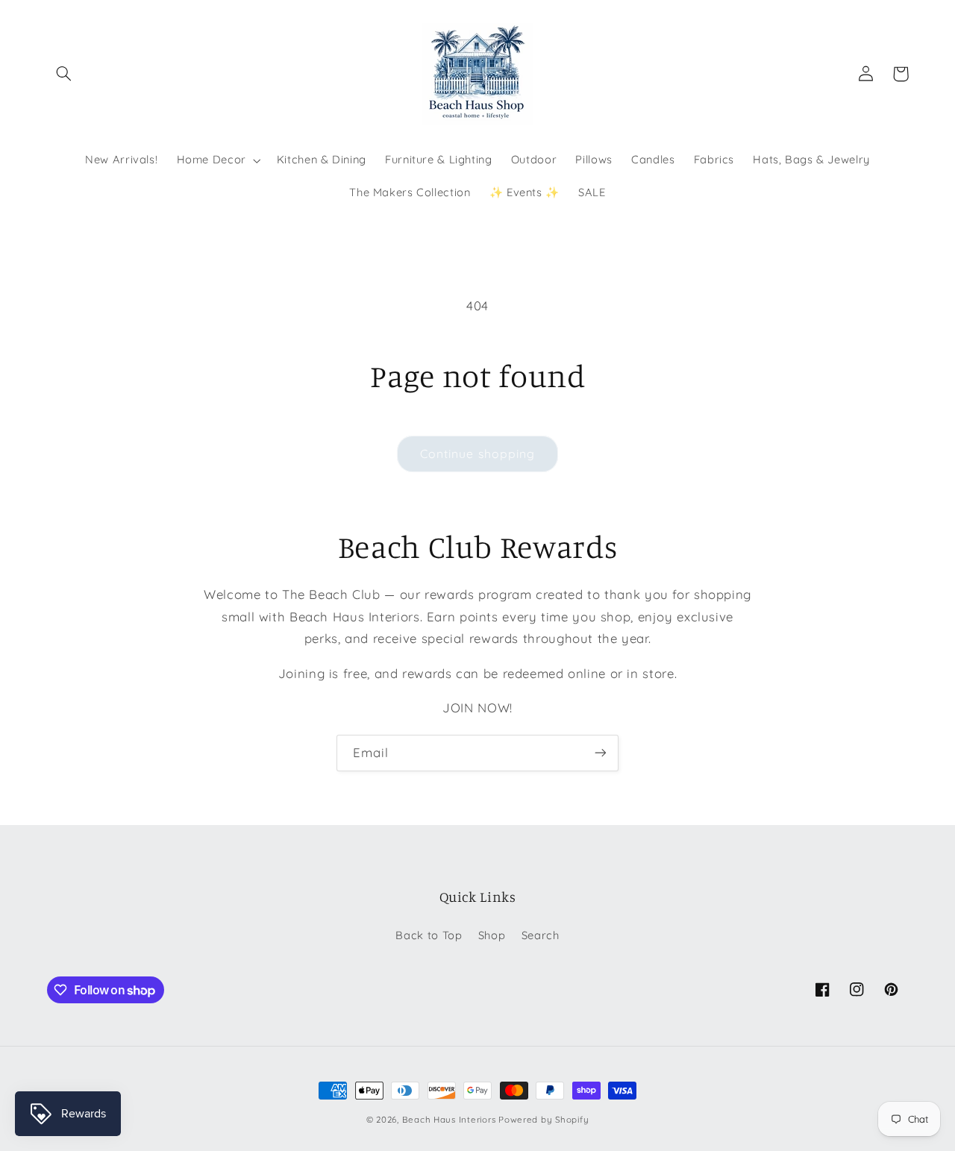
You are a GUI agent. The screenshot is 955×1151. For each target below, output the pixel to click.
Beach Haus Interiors (449, 1119)
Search (541, 935)
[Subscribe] (600, 753)
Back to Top (428, 935)
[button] (64, 74)
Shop (492, 935)
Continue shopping (477, 453)
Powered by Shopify (543, 1119)
